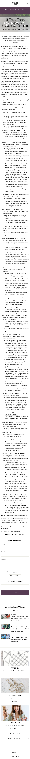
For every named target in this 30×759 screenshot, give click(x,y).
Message (4, 559)
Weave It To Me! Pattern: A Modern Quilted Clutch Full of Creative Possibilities (20, 629)
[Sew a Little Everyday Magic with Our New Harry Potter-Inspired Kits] (5, 636)
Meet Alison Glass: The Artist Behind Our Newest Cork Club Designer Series (20, 619)
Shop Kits (15, 701)
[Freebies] (15, 658)
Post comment (15, 575)
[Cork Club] (15, 713)
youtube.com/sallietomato (14, 390)
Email (3, 551)
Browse (15, 674)
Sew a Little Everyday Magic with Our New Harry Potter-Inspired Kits (19, 639)
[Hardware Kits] (15, 685)
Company (15, 743)
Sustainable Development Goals (9, 104)
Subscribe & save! (15, 733)
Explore (14, 747)
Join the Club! (15, 728)
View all (15, 610)
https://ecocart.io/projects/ (12, 450)
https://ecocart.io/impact (11, 414)
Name (3, 544)
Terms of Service (16, 581)
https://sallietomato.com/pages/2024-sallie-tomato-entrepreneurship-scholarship (16, 293)
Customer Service (14, 738)
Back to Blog (16, 592)
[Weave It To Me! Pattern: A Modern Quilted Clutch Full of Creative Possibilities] (5, 626)
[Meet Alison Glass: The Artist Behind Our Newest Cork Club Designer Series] (5, 616)
